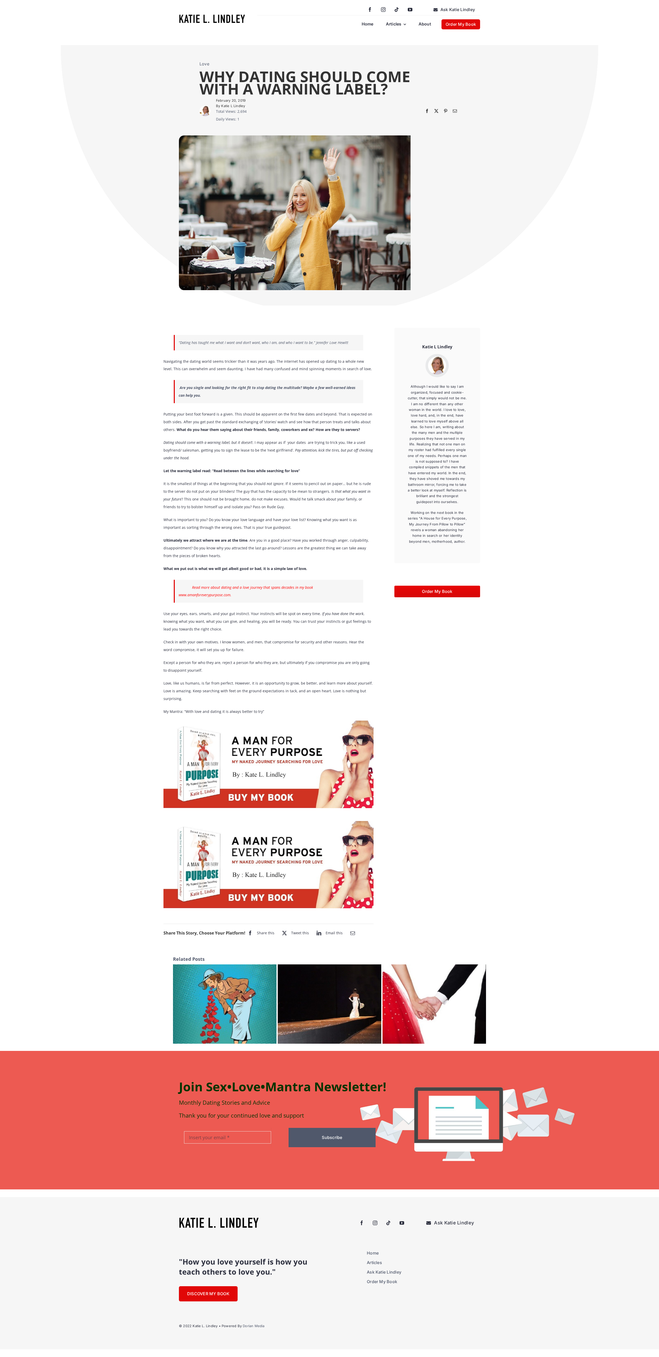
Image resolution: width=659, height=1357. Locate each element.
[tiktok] (396, 9)
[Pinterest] (445, 111)
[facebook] (370, 9)
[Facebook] (427, 111)
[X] (436, 111)
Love (204, 63)
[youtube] (410, 9)
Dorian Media (253, 1326)
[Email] (454, 111)
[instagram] (383, 9)
